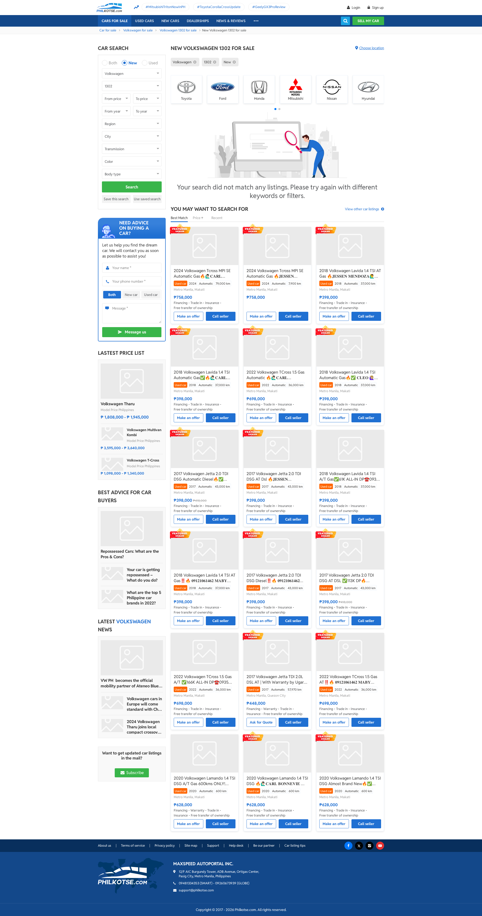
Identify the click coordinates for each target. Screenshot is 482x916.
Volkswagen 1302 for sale (178, 30)
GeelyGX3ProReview (270, 7)
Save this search (116, 199)
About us (104, 845)
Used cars (144, 21)
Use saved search (147, 199)
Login (356, 7)
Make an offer (188, 316)
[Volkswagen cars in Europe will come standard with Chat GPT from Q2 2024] (112, 702)
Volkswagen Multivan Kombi (144, 432)
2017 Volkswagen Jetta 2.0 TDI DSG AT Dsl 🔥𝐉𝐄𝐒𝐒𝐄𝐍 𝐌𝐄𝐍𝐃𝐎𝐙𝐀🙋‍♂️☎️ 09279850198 (275, 476)
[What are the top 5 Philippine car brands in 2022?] (112, 596)
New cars (170, 21)
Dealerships (198, 21)
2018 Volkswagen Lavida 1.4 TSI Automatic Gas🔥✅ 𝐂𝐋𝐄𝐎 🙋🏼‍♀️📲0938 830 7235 (349, 375)
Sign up (377, 7)
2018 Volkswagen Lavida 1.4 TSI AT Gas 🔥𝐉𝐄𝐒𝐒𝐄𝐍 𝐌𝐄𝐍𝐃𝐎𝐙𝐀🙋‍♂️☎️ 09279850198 (350, 273)
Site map (191, 845)
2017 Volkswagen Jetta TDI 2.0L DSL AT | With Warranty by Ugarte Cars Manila (277, 679)
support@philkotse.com (196, 890)
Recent (216, 218)
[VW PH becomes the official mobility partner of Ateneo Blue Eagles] (132, 657)
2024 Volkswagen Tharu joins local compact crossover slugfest (144, 727)
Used (153, 63)
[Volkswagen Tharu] (132, 381)
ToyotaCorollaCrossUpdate (220, 7)
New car (131, 294)
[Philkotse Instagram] (370, 846)
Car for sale (107, 30)
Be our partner (264, 845)
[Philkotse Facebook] (348, 846)
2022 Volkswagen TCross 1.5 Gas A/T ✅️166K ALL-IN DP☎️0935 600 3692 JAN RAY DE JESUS (203, 679)
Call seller (220, 316)
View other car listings (362, 209)
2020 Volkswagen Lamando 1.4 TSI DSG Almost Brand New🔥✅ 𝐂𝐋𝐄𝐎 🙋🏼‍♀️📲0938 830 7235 (350, 781)
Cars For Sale (115, 21)
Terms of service (133, 845)
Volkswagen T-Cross (143, 460)
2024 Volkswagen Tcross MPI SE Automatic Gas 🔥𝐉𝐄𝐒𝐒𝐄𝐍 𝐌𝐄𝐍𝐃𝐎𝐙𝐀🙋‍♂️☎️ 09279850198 (275, 273)
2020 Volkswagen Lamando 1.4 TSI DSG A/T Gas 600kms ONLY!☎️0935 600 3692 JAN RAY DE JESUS (204, 781)
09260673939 (225, 883)
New (133, 63)
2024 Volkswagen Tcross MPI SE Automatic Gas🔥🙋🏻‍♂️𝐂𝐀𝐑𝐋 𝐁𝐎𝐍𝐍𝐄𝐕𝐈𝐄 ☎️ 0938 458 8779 (202, 273)
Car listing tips (295, 845)
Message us (135, 332)
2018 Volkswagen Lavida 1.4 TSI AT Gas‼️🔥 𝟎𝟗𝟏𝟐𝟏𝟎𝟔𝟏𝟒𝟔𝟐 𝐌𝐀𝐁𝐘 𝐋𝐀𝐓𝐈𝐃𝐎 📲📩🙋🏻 (204, 578)
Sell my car (368, 21)
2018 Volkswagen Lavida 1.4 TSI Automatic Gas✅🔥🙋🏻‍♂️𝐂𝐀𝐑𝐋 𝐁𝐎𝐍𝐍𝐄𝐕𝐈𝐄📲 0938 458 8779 (202, 375)
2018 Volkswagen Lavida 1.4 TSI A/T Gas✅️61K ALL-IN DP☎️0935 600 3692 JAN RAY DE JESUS (349, 476)
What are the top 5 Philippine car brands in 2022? (144, 598)
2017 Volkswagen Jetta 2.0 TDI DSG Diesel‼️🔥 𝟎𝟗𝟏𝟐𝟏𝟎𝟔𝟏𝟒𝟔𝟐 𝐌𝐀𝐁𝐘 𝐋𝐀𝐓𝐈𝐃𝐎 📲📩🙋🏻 (274, 578)
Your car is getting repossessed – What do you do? (143, 575)
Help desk (236, 845)
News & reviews (231, 21)
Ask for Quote (261, 722)
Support (213, 845)
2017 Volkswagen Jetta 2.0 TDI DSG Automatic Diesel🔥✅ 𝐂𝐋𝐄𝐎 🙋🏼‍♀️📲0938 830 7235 (201, 476)
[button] (275, 109)
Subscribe (134, 772)
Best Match (179, 218)
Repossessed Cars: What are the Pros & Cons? (130, 554)
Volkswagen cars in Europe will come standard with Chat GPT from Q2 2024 (144, 704)
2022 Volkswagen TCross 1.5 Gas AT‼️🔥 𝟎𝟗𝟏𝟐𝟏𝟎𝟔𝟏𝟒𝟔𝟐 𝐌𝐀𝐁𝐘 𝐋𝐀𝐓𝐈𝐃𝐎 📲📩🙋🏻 (348, 679)
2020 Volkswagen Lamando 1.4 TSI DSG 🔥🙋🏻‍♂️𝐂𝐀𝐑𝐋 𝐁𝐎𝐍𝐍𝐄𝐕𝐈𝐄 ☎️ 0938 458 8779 (277, 781)
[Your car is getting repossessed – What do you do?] (112, 573)
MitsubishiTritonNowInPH (166, 7)
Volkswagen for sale (138, 30)
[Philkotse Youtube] (380, 846)
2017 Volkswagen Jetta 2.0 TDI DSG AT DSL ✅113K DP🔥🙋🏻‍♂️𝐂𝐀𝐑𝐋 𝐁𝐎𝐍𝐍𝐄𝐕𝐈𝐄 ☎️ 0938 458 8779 (347, 578)
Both (113, 63)
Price (197, 218)
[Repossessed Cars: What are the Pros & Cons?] (132, 528)
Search (132, 187)
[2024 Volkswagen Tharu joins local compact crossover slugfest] (112, 725)
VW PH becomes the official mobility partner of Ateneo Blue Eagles (130, 683)
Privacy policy (165, 845)
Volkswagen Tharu (118, 403)
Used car (151, 294)
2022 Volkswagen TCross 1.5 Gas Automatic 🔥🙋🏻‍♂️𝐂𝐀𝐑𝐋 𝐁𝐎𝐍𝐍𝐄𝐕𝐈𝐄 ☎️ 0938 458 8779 (276, 375)
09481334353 (189, 883)
